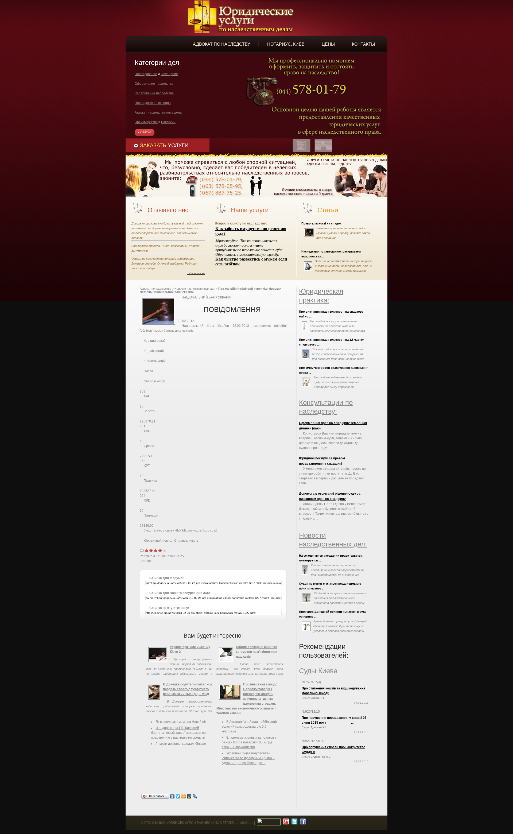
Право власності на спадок (321, 223)
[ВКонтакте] (172, 796)
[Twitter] (178, 796)
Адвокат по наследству (155, 288)
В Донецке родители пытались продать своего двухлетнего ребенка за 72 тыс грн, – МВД (187, 689)
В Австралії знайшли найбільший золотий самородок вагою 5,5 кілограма (249, 726)
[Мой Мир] (189, 796)
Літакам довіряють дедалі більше (181, 744)
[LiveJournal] (195, 796)
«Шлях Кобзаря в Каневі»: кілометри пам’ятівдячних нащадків (256, 651)
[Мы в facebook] (302, 823)
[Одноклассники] (183, 796)
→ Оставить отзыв (196, 273)
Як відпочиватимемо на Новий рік (181, 722)
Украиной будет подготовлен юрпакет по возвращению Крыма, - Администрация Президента (248, 758)
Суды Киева (318, 671)
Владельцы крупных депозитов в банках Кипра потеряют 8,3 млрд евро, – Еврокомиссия (249, 742)
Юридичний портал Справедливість (171, 540)
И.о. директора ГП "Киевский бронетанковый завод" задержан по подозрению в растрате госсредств (178, 732)
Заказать (164, 145)
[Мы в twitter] (294, 823)
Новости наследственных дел (194, 288)
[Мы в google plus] (285, 823)
